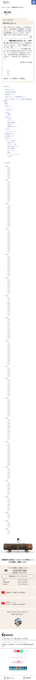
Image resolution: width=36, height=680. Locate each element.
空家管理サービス (10, 94)
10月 (8, 185)
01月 (8, 177)
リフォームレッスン (11, 131)
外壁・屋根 (10, 148)
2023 (6, 229)
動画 (6, 103)
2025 (6, 180)
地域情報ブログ (9, 133)
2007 (6, 520)
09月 (8, 187)
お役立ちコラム (9, 89)
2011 (6, 481)
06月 (8, 172)
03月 (8, 175)
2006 (6, 529)
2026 (6, 166)
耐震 (8, 152)
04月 (8, 173)
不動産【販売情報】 (11, 92)
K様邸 (9, 114)
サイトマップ (7, 642)
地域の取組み (11, 122)
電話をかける (10, 678)
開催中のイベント (12, 126)
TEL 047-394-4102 (23, 584)
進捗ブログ (8, 138)
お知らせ (8, 117)
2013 (6, 441)
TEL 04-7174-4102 (23, 580)
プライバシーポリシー (21, 642)
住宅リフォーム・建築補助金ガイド (15, 97)
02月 (8, 199)
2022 (6, 254)
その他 (9, 119)
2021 (6, 278)
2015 (6, 398)
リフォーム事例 (9, 141)
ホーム (3, 7)
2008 (6, 512)
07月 (8, 170)
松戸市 (9, 110)
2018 (6, 341)
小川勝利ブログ (9, 136)
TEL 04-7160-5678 (23, 582)
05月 (8, 193)
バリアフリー (11, 150)
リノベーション (9, 108)
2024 (6, 203)
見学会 (9, 124)
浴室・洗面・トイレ (13, 146)
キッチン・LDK (11, 144)
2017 (6, 366)
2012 (6, 467)
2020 (6, 296)
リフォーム (10, 121)
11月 (8, 184)
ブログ (9, 7)
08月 (8, 168)
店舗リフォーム (11, 143)
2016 (6, 378)
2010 (6, 496)
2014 (6, 418)
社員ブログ (8, 106)
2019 (6, 317)
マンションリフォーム (13, 154)
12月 (8, 182)
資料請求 (28, 678)
